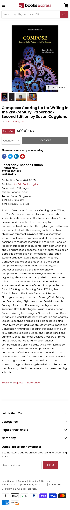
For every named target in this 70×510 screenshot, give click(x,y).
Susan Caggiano (15, 121)
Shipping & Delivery (39, 481)
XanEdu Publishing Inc (26, 184)
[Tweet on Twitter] (10, 156)
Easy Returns (8, 484)
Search (22, 481)
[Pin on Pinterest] (22, 156)
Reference (33, 382)
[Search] (64, 14)
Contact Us (55, 484)
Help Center (8, 481)
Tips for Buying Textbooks (32, 484)
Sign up (50, 465)
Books (5, 382)
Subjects (18, 382)
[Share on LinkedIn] (16, 156)
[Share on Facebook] (4, 156)
